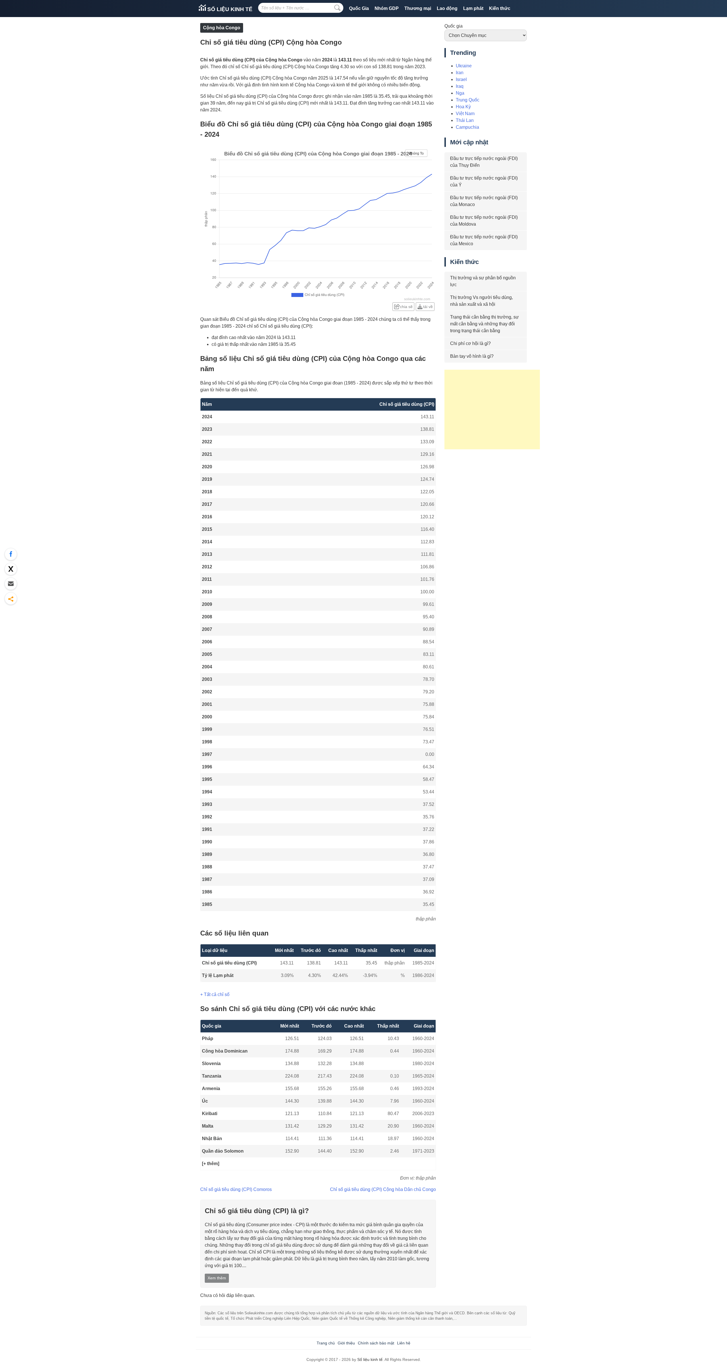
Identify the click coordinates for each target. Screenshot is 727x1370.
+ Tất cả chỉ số (214, 994)
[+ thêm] (210, 1163)
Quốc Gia (359, 8)
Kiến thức (499, 8)
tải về (428, 306)
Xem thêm (217, 1278)
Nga (460, 93)
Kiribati (209, 1113)
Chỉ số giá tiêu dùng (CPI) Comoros (236, 1189)
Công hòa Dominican (225, 1051)
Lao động (447, 8)
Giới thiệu (346, 1343)
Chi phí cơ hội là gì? (470, 343)
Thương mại (417, 8)
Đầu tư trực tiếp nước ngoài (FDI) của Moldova (484, 220)
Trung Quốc (467, 99)
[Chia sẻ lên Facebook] (11, 554)
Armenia (211, 1088)
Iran (459, 72)
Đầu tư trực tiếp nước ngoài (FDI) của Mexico (484, 240)
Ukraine (464, 65)
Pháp (207, 1038)
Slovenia (211, 1063)
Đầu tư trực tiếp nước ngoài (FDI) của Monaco (484, 201)
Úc (205, 1101)
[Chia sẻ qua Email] (11, 583)
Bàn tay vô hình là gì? (472, 356)
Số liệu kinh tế (229, 9)
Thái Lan (465, 120)
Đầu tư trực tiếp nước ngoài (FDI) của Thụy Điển (484, 162)
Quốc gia (453, 26)
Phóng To (416, 153)
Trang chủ (326, 1343)
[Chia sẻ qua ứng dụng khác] (11, 598)
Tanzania (211, 1076)
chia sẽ (406, 306)
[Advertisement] (492, 409)
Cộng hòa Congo (221, 27)
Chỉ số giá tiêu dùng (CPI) (229, 963)
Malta (207, 1126)
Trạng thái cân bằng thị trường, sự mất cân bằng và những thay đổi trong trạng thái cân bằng (484, 324)
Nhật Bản (212, 1138)
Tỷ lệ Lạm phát (217, 975)
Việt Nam (465, 113)
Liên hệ (403, 1343)
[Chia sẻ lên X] (11, 569)
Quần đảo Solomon (223, 1151)
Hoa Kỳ (463, 106)
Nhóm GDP (387, 8)
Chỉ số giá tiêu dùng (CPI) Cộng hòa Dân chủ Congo (383, 1189)
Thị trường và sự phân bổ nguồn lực (483, 281)
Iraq (459, 86)
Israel (461, 79)
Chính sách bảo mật (376, 1343)
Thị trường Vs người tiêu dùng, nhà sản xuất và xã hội (481, 301)
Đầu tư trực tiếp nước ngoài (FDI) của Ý (484, 181)
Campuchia (467, 127)
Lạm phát (473, 8)
